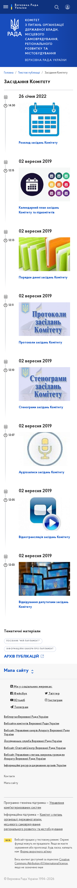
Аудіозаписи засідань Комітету (41, 472)
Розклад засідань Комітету (38, 142)
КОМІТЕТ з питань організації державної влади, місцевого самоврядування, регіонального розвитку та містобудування (44, 37)
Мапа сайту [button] (16, 670)
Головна (8, 72)
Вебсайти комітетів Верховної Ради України (31, 723)
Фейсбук (20, 693)
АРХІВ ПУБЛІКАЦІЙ (22, 657)
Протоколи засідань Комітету (40, 342)
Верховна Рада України (46, 60)
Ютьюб (19, 700)
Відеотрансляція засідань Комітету (44, 537)
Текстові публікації (29, 72)
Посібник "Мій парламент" (23, 641)
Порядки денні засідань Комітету (43, 277)
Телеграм (20, 707)
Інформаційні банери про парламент (30, 649)
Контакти (9, 776)
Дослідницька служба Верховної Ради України (33, 741)
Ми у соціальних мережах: (32, 686)
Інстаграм (55, 700)
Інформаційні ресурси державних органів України (35, 765)
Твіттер (54, 693)
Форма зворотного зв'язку (36, 851)
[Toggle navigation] (5, 7)
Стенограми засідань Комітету (41, 407)
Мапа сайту (11, 783)
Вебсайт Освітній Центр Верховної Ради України (35, 748)
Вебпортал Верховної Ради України (26, 716)
